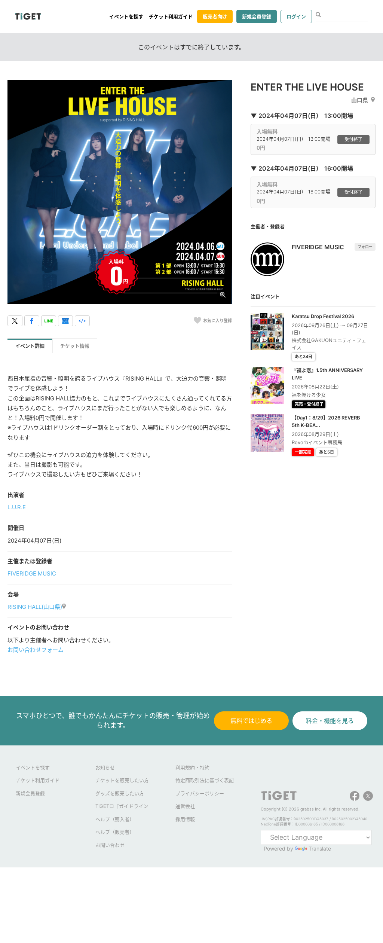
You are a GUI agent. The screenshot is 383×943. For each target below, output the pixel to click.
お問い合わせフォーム (35, 649)
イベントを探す (126, 16)
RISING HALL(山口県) (34, 606)
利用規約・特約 (192, 767)
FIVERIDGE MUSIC (31, 573)
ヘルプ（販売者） (114, 832)
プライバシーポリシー (199, 793)
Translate (320, 848)
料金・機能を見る (330, 720)
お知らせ (105, 767)
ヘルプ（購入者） (114, 819)
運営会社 (185, 806)
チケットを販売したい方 (122, 780)
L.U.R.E (16, 507)
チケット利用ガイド (171, 16)
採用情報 (185, 819)
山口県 (359, 100)
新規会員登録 (256, 16)
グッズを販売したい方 (119, 793)
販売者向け (215, 16)
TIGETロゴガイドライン (121, 806)
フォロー (365, 246)
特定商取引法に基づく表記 (204, 780)
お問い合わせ (110, 845)
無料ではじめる (251, 720)
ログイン (296, 16)
